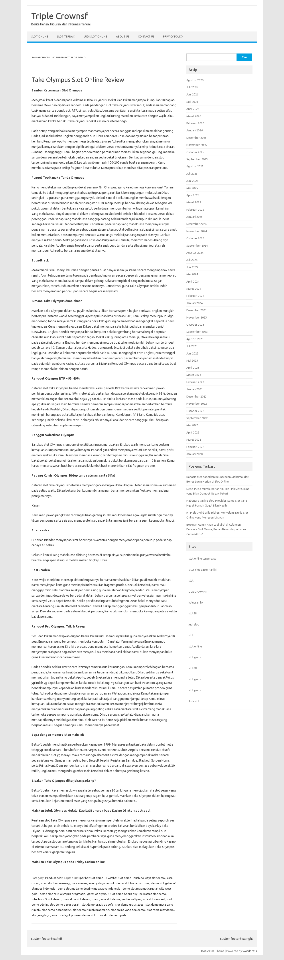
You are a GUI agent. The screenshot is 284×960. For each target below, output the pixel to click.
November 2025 (196, 144)
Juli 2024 (191, 259)
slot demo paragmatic (56, 909)
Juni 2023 (192, 353)
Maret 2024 (193, 288)
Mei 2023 (192, 360)
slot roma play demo (160, 909)
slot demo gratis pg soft (97, 904)
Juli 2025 (191, 173)
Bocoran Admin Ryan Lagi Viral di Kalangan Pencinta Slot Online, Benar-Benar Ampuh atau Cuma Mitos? (216, 529)
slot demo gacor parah (64, 904)
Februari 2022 (195, 446)
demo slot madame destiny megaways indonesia (89, 888)
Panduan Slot (54, 877)
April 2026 (192, 108)
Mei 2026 (192, 101)
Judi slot (194, 701)
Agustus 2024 (194, 252)
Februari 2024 (195, 295)
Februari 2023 (195, 382)
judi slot (194, 624)
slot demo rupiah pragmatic (91, 909)
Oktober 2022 (195, 410)
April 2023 (192, 367)
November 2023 (196, 317)
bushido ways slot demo (149, 877)
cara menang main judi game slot (93, 883)
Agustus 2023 (194, 338)
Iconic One (208, 950)
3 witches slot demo (118, 877)
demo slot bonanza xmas (132, 883)
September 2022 (197, 418)
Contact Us (146, 36)
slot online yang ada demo (128, 909)
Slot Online (39, 36)
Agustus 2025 (194, 166)
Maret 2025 (193, 202)
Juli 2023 (191, 346)
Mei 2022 (192, 425)
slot (191, 580)
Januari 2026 (194, 130)
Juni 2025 (192, 180)
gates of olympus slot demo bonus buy (112, 893)
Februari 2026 (195, 123)
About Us (122, 36)
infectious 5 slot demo (46, 899)
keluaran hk (196, 602)
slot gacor (195, 657)
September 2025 (197, 159)
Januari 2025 (194, 216)
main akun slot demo (76, 899)
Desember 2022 (196, 396)
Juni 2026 (192, 94)
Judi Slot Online (95, 36)
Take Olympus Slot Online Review (78, 79)
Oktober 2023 (195, 324)
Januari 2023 (194, 389)
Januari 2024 (194, 303)
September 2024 (197, 245)
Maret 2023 (193, 374)
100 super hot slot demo (87, 877)
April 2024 (192, 281)
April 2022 (192, 432)
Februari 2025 (195, 209)
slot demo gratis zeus (129, 904)
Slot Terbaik (66, 36)
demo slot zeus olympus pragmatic (62, 893)
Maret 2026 (193, 116)
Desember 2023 (196, 310)
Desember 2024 (196, 223)
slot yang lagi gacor (44, 915)
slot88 (193, 613)
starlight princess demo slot (77, 915)
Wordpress (250, 950)
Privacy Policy (173, 36)
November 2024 (196, 231)
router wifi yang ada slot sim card (143, 899)
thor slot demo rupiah (112, 915)
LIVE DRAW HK (198, 591)
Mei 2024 (192, 274)
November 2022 (196, 403)
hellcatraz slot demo (153, 893)
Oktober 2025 (195, 152)
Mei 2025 (192, 188)
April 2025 (192, 195)
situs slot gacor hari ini (203, 569)
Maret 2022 (193, 439)
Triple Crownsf (59, 15)
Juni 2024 (192, 267)
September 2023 (197, 331)
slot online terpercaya (203, 558)
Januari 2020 (194, 453)
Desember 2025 (196, 137)
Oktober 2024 (195, 238)
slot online (195, 646)
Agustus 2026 (194, 80)
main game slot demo (106, 899)
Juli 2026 (191, 87)
